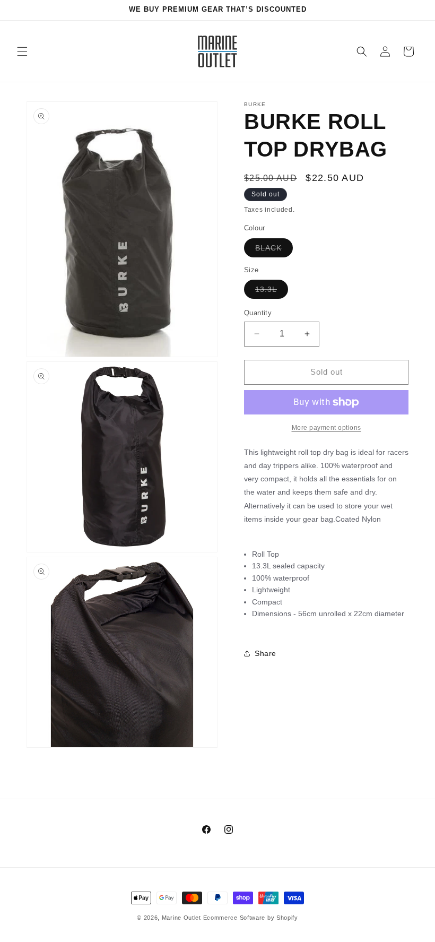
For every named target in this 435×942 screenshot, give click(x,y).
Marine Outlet (181, 917)
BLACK (274, 250)
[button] (22, 51)
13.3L (271, 291)
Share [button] (265, 653)
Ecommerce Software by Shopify (250, 917)
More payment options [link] (326, 427)
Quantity (258, 313)
